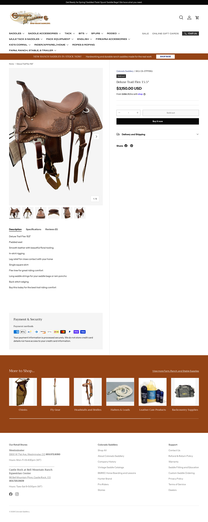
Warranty (173, 461)
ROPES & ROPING (83, 44)
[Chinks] (23, 392)
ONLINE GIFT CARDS (165, 33)
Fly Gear (55, 410)
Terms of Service (177, 484)
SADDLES (15, 33)
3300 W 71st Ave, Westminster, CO (27, 454)
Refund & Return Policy (181, 456)
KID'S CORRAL (18, 44)
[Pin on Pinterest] (131, 145)
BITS (81, 33)
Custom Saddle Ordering (182, 473)
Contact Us (174, 450)
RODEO (112, 33)
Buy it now (158, 121)
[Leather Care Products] (152, 392)
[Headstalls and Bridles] (88, 392)
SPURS (95, 33)
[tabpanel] (56, 270)
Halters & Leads (120, 410)
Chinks (23, 410)
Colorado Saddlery (124, 71)
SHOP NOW (165, 56)
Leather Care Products (152, 410)
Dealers (173, 490)
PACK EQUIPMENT (58, 39)
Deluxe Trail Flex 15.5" (25, 64)
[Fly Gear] (55, 392)
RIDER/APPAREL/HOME (49, 44)
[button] (197, 18)
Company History (107, 461)
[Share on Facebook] (126, 145)
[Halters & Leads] (120, 392)
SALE (145, 33)
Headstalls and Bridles (87, 410)
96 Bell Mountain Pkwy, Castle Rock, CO (30, 477)
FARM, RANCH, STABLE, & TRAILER (31, 50)
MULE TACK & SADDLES (24, 39)
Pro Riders (103, 484)
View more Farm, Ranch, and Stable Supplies (175, 371)
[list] (56, 136)
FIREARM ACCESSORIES (111, 39)
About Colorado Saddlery (111, 456)
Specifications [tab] (33, 229)
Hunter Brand (105, 478)
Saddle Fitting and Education (184, 467)
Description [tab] (15, 229)
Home (11, 64)
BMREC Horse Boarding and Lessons (117, 473)
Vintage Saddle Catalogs (111, 467)
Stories (101, 490)
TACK (68, 33)
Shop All (102, 450)
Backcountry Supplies (185, 410)
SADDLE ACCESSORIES (43, 33)
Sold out (171, 112)
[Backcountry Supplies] (185, 392)
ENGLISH (83, 39)
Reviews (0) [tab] (51, 229)
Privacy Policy (176, 478)
